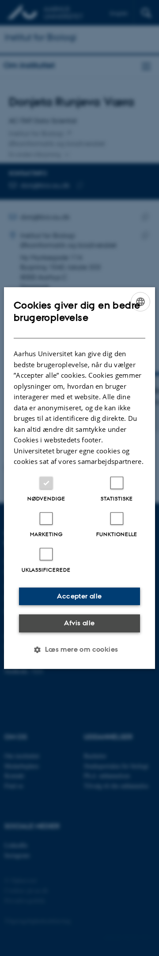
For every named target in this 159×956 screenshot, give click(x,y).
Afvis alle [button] (79, 623)
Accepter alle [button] (79, 596)
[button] (79, 649)
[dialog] (79, 478)
